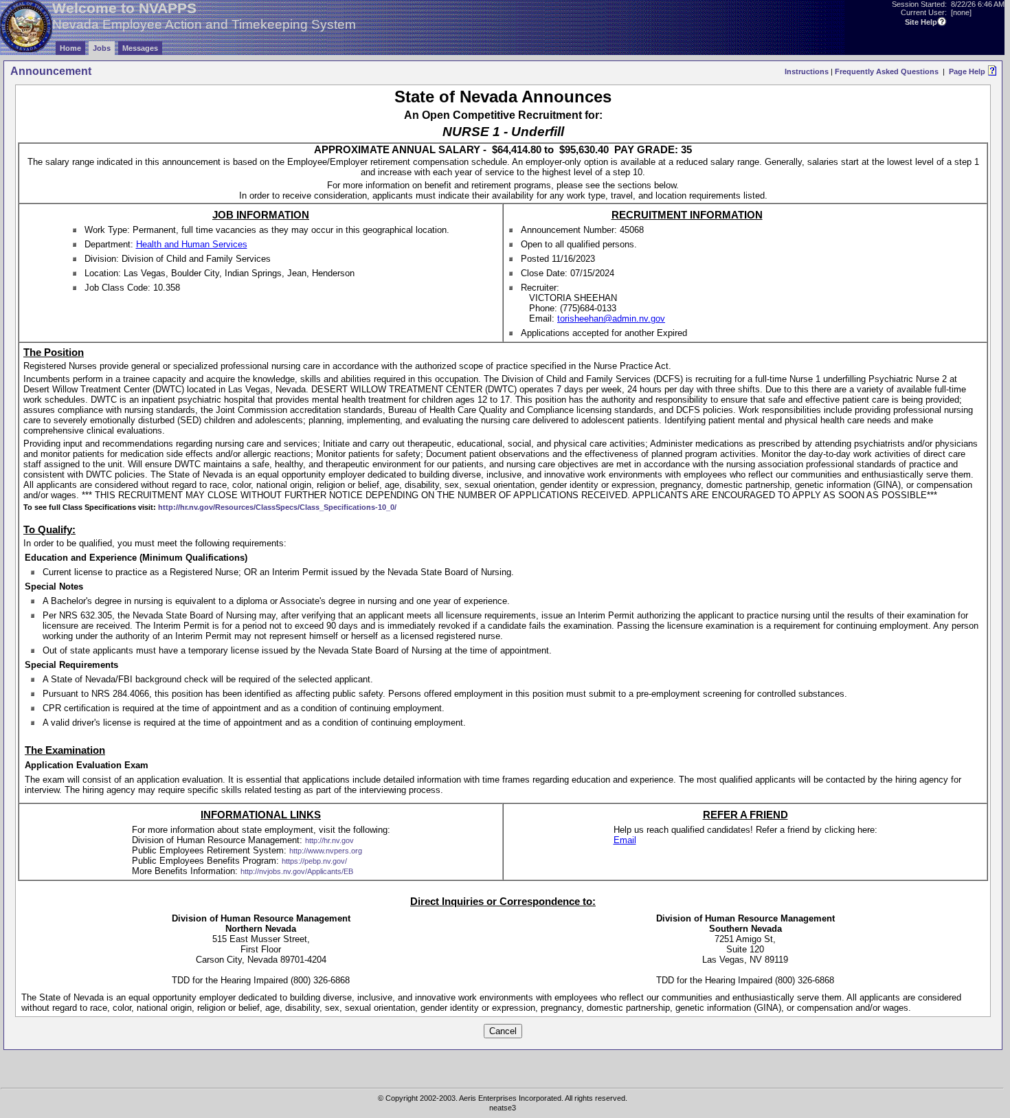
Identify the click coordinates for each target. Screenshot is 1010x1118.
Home (70, 48)
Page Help (967, 71)
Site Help (921, 22)
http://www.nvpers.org (325, 851)
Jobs (102, 48)
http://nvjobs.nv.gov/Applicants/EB (296, 871)
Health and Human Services (191, 244)
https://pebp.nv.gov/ (314, 861)
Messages (140, 48)
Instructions (807, 71)
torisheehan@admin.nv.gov (611, 318)
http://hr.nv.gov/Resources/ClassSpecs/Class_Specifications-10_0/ (277, 507)
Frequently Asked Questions (887, 71)
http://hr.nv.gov (329, 840)
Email (625, 840)
